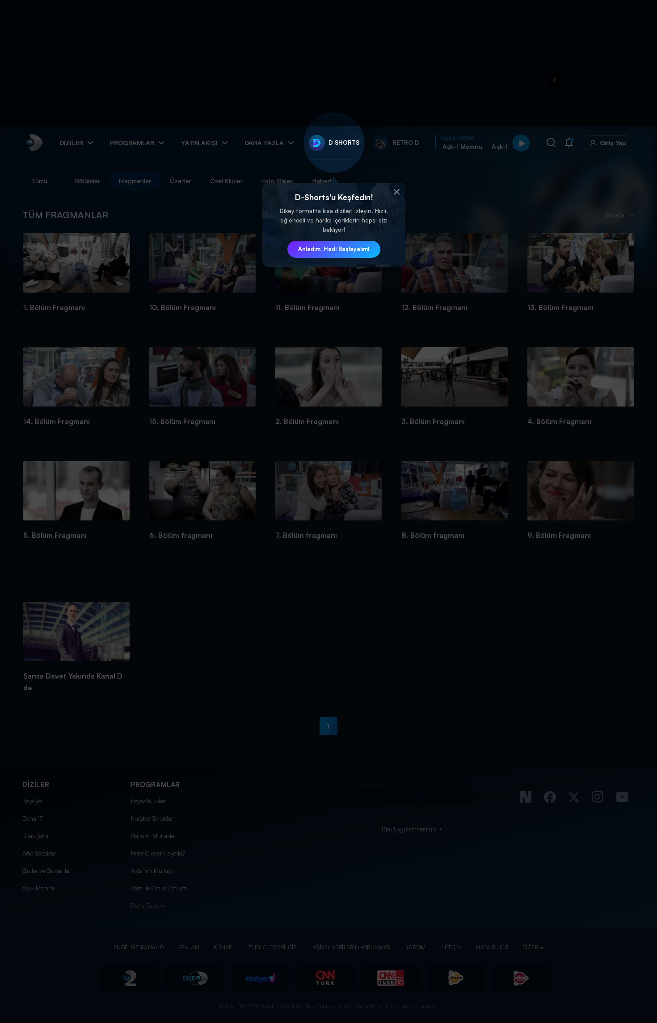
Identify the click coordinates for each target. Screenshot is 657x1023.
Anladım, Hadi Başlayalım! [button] (334, 248)
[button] (396, 192)
